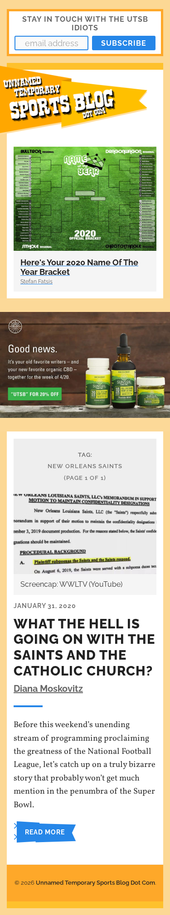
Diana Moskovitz (48, 688)
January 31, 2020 (45, 605)
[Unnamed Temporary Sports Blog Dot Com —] (85, 105)
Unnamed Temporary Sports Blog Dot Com (95, 882)
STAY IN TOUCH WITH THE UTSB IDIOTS (85, 23)
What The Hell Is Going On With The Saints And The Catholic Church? (84, 647)
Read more (45, 832)
